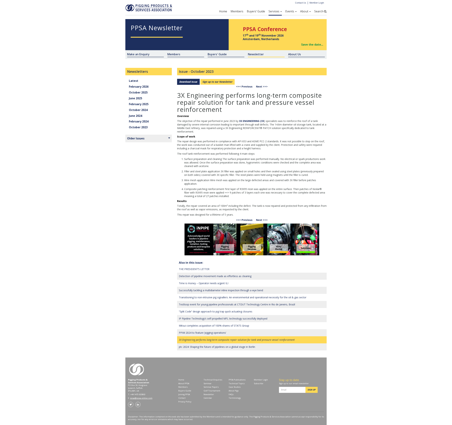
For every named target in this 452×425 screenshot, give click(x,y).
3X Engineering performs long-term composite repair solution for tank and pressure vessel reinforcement (237, 339)
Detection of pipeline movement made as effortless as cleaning (215, 276)
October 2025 (138, 92)
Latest (133, 81)
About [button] (304, 11)
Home (223, 11)
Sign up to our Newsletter (218, 81)
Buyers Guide (184, 390)
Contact (182, 398)
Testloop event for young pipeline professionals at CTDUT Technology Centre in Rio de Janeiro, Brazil (237, 304)
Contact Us (300, 2)
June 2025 (135, 98)
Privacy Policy (184, 401)
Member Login (317, 2)
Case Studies (234, 387)
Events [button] (290, 11)
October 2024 (138, 110)
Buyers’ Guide (256, 11)
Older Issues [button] (135, 138)
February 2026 (138, 87)
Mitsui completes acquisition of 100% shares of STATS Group (214, 325)
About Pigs (234, 390)
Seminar (208, 383)
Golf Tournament (212, 390)
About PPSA (183, 383)
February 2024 (138, 121)
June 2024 (135, 116)
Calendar (208, 398)
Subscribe (258, 383)
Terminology (235, 398)
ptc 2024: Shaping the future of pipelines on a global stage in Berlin (217, 346)
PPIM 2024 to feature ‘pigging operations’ (202, 332)
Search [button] (319, 11)
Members (237, 11)
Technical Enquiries (213, 379)
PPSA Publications (237, 379)
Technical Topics (237, 383)
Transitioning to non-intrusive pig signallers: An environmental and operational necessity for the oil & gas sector (242, 297)
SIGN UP (312, 389)
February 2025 (138, 104)
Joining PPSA (184, 394)
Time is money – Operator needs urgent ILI (203, 283)
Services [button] (274, 11)
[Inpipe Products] (252, 239)
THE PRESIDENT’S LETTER (194, 269)
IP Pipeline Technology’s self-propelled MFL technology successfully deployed (223, 318)
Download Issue (188, 81)
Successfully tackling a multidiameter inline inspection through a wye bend (221, 290)
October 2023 (202, 71)
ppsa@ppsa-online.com (141, 398)
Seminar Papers (211, 387)
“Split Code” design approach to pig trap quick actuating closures (215, 311)
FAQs (231, 394)
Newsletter (209, 394)
